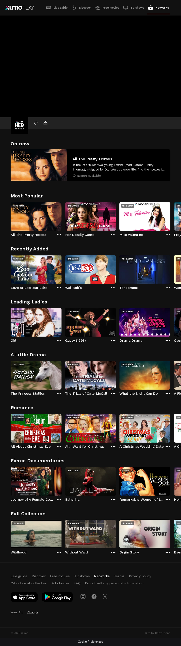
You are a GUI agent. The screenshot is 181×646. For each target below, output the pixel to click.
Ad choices (61, 583)
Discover (85, 7)
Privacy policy (140, 576)
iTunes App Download (24, 598)
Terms (119, 576)
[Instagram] (83, 596)
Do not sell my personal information (114, 583)
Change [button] (32, 612)
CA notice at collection (29, 583)
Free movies (110, 7)
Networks (162, 7)
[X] (105, 596)
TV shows (137, 7)
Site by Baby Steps (157, 633)
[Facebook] (94, 596)
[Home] (19, 8)
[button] (90, 165)
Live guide (60, 7)
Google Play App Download (58, 598)
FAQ (77, 583)
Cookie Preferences (90, 641)
